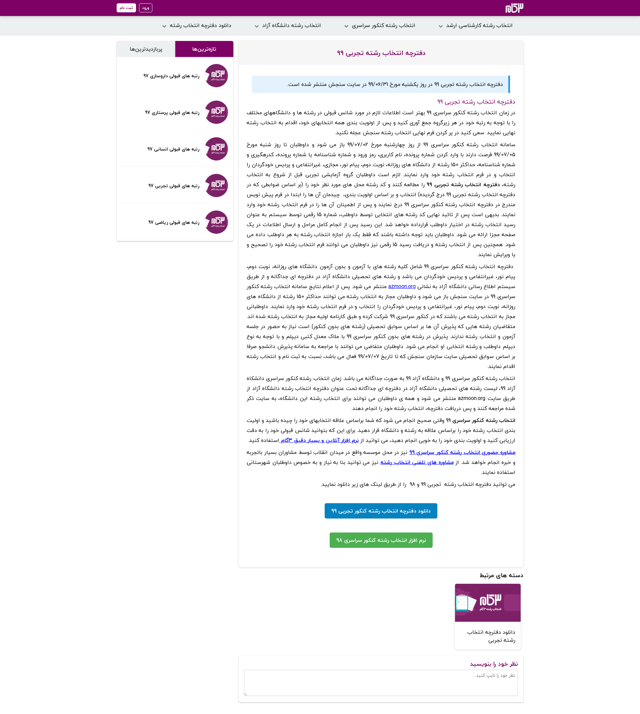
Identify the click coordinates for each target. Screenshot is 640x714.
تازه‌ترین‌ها (204, 49)
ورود (145, 7)
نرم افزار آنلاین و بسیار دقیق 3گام (319, 440)
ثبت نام (126, 7)
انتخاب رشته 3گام (505, 8)
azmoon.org (402, 286)
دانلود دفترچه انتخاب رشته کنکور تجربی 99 (381, 511)
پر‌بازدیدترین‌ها (146, 49)
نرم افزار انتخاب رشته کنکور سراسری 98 (381, 540)
